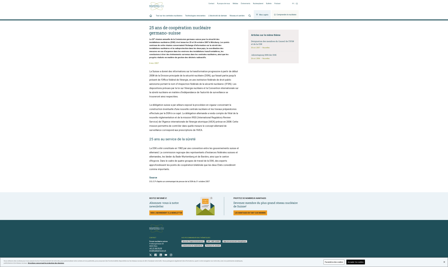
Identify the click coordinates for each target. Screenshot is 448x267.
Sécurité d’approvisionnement (193, 241)
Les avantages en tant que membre (250, 213)
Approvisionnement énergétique (234, 241)
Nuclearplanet (258, 3)
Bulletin (269, 3)
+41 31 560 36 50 (155, 248)
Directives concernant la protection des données (46, 263)
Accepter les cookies (356, 262)
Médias (235, 3)
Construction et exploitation (192, 245)
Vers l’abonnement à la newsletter (166, 213)
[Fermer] (444, 262)
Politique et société (213, 245)
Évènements (245, 3)
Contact (211, 3)
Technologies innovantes (195, 16)
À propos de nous (223, 3)
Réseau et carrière (237, 16)
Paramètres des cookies (334, 262)
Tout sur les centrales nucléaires (169, 16)
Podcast (277, 3)
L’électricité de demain (217, 16)
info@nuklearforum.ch (157, 251)
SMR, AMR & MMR (213, 241)
